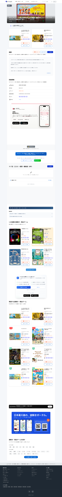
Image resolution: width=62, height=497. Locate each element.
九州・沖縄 (28, 486)
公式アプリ (33, 475)
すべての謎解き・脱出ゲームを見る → (31, 457)
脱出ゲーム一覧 (5, 470)
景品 (28, 39)
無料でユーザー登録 (24, 287)
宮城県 (20, 85)
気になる (26, 43)
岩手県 (50, 35)
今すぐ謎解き (4, 477)
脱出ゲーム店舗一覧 (5, 472)
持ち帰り (15, 453)
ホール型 (23, 451)
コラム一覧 (18, 475)
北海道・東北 (5, 486)
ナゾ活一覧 (27, 1)
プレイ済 (26, 45)
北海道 (45, 35)
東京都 (45, 233)
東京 (11, 486)
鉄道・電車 (24, 237)
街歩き (22, 37)
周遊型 (25, 37)
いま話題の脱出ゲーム (6, 480)
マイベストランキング (20, 472)
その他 (20, 99)
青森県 (48, 35)
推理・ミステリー (35, 453)
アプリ (48, 451)
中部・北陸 (15, 486)
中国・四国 (24, 486)
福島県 (22, 35)
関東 (9, 486)
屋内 (51, 39)
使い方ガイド (33, 470)
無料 (24, 39)
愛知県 (45, 374)
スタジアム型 (34, 451)
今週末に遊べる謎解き (6, 482)
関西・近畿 (19, 486)
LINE (26, 39)
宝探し (27, 37)
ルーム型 (19, 451)
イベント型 (45, 37)
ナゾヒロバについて (34, 469)
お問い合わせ (48, 475)
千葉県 (45, 354)
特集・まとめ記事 (34, 474)
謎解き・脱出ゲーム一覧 (19, 1)
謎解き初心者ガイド (34, 472)
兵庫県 (48, 354)
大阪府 (22, 374)
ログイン (55, 1)
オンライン (50, 335)
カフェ (39, 451)
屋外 (20, 96)
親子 (51, 337)
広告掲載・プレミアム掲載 (49, 470)
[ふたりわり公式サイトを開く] (31, 116)
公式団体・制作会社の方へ (49, 469)
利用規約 (47, 477)
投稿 (51, 166)
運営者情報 (47, 472)
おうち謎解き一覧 (5, 475)
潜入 (24, 453)
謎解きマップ (4, 474)
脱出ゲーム (29, 453)
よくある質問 (48, 474)
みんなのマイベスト (34, 1)
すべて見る (49, 180)
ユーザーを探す (19, 474)
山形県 (22, 85)
